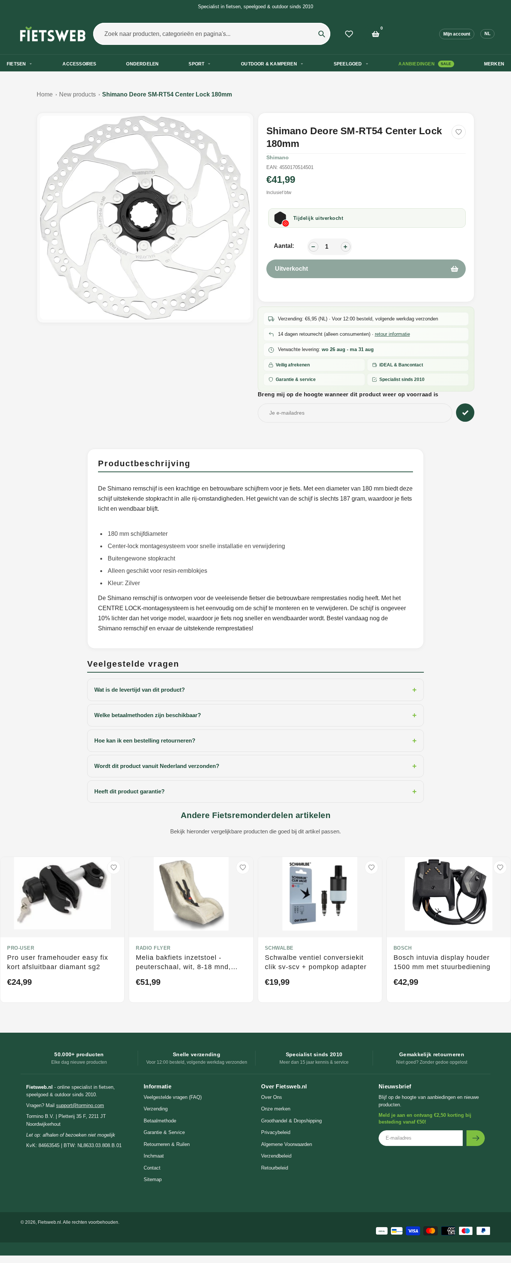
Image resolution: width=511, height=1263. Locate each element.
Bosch (403, 948)
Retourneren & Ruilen (167, 1144)
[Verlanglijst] (349, 34)
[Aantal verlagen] (313, 247)
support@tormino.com (80, 1105)
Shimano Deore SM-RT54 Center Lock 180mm (167, 94)
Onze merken (275, 1109)
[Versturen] (475, 1138)
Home (45, 94)
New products (77, 94)
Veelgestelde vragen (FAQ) (173, 1097)
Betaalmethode (160, 1121)
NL (487, 33)
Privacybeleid (275, 1132)
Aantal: (284, 246)
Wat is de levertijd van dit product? (255, 690)
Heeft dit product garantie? (255, 791)
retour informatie (392, 334)
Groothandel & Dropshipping (291, 1121)
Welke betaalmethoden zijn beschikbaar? (255, 715)
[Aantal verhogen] (346, 247)
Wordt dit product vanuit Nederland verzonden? (255, 766)
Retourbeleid (274, 1168)
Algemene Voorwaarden (286, 1144)
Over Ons (271, 1097)
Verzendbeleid (276, 1156)
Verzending (156, 1109)
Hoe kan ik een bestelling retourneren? (255, 741)
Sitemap (153, 1179)
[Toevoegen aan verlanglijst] (459, 132)
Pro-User (20, 948)
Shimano (277, 157)
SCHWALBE (279, 948)
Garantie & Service (164, 1132)
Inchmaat (154, 1156)
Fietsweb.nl (49, 1222)
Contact (152, 1168)
